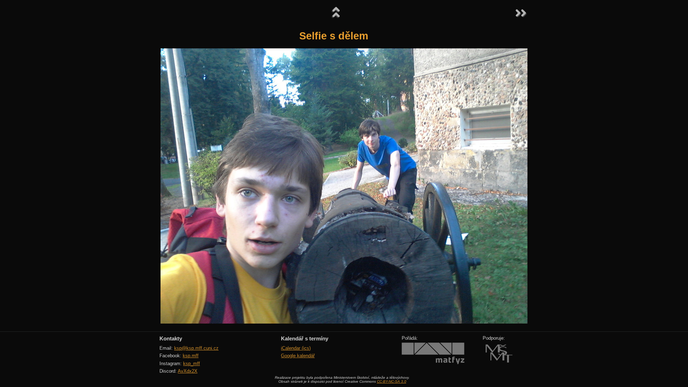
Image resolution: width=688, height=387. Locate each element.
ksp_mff (191, 363)
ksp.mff (191, 355)
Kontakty (170, 338)
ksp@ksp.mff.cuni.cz (196, 348)
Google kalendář (298, 355)
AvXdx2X (187, 371)
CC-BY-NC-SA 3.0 (391, 381)
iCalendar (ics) (296, 348)
